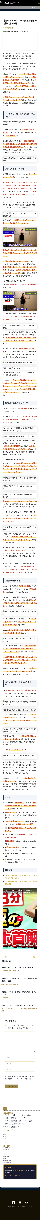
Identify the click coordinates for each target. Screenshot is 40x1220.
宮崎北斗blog (6, 1156)
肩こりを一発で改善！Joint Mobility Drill (14, 1118)
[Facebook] (32, 7)
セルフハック (6, 1152)
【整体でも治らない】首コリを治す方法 (14, 1124)
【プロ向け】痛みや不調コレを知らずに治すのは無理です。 (19, 1121)
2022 (4, 1134)
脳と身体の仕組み (7, 1160)
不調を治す (5, 1154)
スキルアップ (6, 1149)
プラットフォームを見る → (12, 1176)
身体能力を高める (7, 1162)
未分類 (4, 1158)
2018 (4, 1140)
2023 (4, 1132)
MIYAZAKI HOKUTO (11, 2)
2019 (4, 1138)
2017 (4, 1142)
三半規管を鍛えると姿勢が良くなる (13, 1127)
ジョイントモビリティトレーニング (11, 1009)
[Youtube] (37, 7)
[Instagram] (35, 7)
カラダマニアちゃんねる (8, 1147)
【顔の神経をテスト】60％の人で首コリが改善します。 (18, 1115)
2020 (4, 1136)
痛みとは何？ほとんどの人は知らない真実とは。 (19, 967)
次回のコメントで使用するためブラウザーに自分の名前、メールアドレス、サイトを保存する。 (19, 1079)
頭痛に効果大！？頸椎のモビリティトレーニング (19, 1005)
